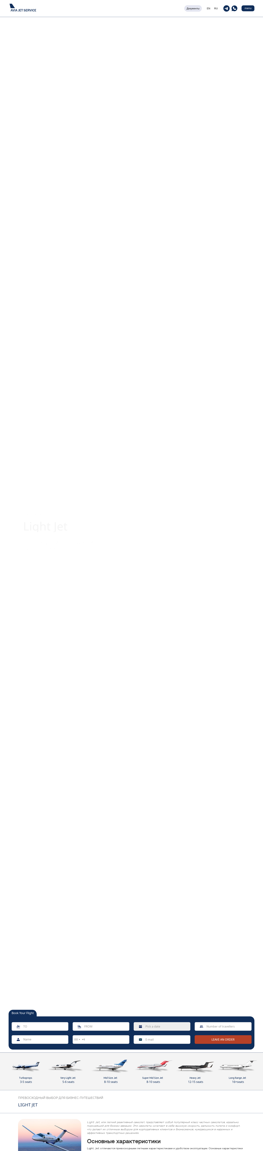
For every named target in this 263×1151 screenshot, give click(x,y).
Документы (193, 8)
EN (208, 8)
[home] (23, 8)
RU (216, 8)
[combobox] (77, 1039)
